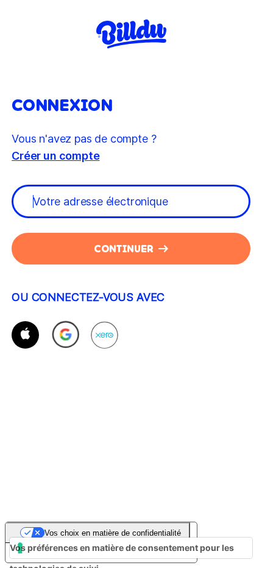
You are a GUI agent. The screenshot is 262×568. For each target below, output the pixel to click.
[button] (25, 335)
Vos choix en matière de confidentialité (112, 533)
